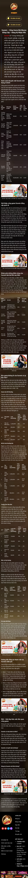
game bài (17, 396)
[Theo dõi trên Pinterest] (2, 828)
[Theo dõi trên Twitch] (11, 828)
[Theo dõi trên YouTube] (5, 828)
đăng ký (18, 666)
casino (9, 509)
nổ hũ (7, 446)
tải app (5, 680)
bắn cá (22, 565)
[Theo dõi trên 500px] (8, 828)
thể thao (8, 626)
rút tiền (12, 736)
